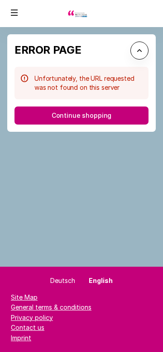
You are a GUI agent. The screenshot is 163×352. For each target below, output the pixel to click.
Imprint (21, 338)
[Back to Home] (81, 13)
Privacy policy (32, 317)
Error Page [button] (47, 49)
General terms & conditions (51, 307)
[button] (14, 12)
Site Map (24, 297)
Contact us (27, 327)
